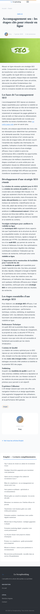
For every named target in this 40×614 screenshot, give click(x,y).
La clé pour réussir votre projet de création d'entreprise (17, 535)
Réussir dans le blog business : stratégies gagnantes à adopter (19, 523)
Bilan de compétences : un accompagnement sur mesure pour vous (19, 484)
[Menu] (28, 1)
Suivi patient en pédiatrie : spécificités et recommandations (16, 490)
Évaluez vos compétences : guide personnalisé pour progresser (18, 542)
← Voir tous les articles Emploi (12, 441)
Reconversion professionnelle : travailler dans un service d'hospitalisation (19, 555)
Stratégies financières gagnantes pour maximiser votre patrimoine (19, 471)
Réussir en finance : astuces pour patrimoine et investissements (18, 548)
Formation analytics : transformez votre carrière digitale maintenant (18, 516)
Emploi (10, 8)
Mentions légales (7, 598)
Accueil (4, 8)
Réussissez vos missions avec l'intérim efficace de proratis (19, 503)
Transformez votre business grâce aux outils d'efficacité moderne (17, 510)
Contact (4, 602)
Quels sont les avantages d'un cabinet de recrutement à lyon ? (16, 477)
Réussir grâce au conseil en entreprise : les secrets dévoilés (19, 497)
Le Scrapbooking (21, 574)
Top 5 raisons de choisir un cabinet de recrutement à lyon (19, 464)
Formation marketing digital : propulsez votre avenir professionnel (18, 529)
